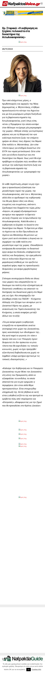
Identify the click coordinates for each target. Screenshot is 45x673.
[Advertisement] (22, 473)
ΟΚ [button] (29, 669)
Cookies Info (36, 669)
